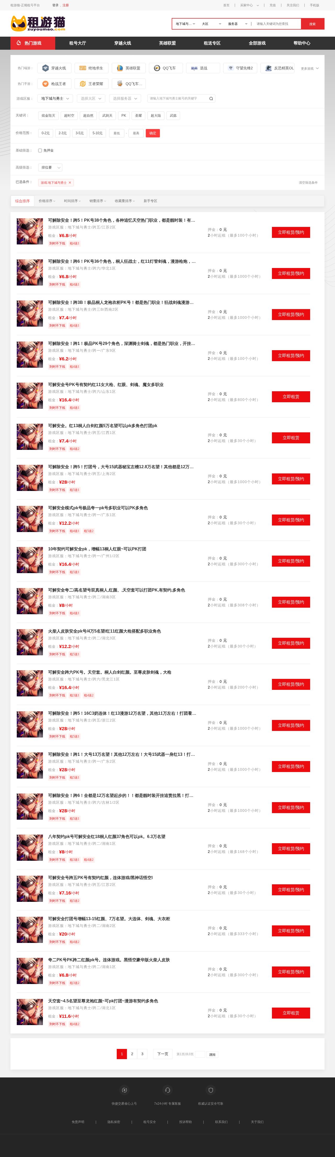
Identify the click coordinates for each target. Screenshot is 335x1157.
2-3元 (63, 133)
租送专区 (212, 43)
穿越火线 (122, 43)
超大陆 (156, 116)
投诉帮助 (185, 1122)
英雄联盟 (167, 43)
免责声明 (78, 1122)
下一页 (162, 1054)
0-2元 (46, 133)
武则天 (107, 116)
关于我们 (257, 1122)
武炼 (173, 116)
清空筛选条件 (308, 183)
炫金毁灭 (48, 116)
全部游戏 (257, 43)
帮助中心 (302, 43)
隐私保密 (114, 1122)
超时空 (69, 116)
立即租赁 (291, 396)
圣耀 (138, 116)
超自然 (88, 116)
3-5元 (80, 133)
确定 (152, 133)
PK (123, 116)
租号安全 (149, 1122)
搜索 (312, 24)
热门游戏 (33, 43)
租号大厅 (77, 43)
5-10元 (98, 133)
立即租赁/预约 (291, 232)
